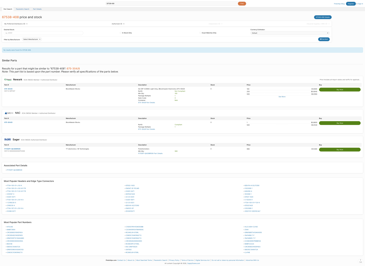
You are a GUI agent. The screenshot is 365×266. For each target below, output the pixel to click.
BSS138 (9, 244)
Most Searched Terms (144, 260)
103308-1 (248, 194)
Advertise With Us (252, 260)
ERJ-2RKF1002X (131, 247)
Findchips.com (8, 4)
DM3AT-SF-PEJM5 (132, 188)
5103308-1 (248, 188)
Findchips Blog (339, 4)
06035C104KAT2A (251, 249)
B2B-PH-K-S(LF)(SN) (252, 185)
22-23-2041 (130, 197)
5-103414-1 (249, 200)
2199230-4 (11, 205)
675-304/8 (8, 89)
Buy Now (340, 90)
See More (282, 97)
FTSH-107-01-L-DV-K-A (15, 208)
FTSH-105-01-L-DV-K (14, 185)
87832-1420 (130, 185)
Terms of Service (187, 260)
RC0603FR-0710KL (132, 244)
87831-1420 (249, 197)
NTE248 (10, 227)
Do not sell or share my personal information (228, 260)
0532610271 (130, 211)
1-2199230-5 (11, 203)
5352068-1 (249, 208)
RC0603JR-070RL (132, 252)
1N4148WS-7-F (250, 238)
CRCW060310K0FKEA (15, 232)
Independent (214, 24)
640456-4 (248, 191)
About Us (131, 260)
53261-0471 (130, 191)
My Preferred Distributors (14, 24)
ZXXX (246, 230)
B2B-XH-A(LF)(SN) (132, 205)
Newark (35, 79)
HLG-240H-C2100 (251, 227)
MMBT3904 (11, 230)
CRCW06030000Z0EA (15, 241)
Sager (29, 139)
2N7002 (129, 249)
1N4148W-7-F (249, 235)
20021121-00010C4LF (252, 211)
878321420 (249, 205)
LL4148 (247, 252)
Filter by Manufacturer (12, 40)
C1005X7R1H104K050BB (134, 227)
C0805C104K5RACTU (133, 235)
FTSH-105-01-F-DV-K (252, 203)
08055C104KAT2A (13, 247)
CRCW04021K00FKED (15, 235)
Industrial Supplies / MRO (317, 24)
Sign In (360, 4)
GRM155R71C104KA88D (15, 238)
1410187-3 (10, 194)
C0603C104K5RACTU (133, 238)
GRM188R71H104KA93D (253, 232)
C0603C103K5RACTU (15, 252)
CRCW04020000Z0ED (134, 241)
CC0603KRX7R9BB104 (253, 241)
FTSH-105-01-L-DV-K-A (15, 200)
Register (351, 4)
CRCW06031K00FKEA (252, 247)
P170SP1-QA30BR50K (12, 149)
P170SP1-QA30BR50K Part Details (150, 153)
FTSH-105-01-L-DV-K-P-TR (16, 188)
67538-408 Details (323, 17)
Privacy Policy (174, 260)
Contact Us (121, 260)
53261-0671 (130, 200)
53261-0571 (11, 197)
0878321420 (130, 194)
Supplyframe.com (193, 263)
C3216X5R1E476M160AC (135, 230)
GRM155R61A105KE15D (15, 249)
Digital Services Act (203, 260)
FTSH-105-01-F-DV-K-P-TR (16, 191)
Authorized (117, 24)
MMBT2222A (249, 244)
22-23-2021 (130, 203)
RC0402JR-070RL (132, 232)
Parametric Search (160, 260)
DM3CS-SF (130, 208)
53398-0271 (11, 211)
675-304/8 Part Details (146, 102)
